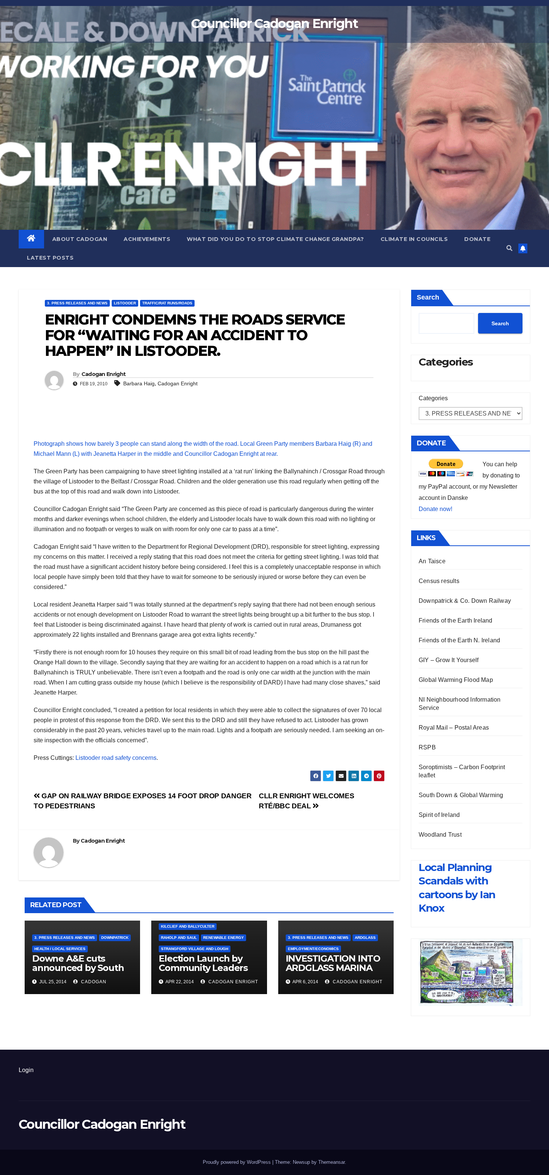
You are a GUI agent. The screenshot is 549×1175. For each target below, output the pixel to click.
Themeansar (331, 1162)
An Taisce (432, 561)
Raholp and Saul (179, 938)
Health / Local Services (60, 949)
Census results (439, 581)
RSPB (427, 747)
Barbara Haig (139, 383)
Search (428, 297)
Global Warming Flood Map (456, 680)
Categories (433, 398)
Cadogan (93, 981)
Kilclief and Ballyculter (187, 926)
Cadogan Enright (103, 374)
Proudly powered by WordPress (237, 1162)
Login (26, 1070)
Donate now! (435, 509)
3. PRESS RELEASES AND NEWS (77, 303)
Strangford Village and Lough (194, 949)
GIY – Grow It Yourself (448, 660)
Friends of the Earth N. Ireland (459, 640)
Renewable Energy (223, 938)
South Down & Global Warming (461, 795)
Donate (477, 239)
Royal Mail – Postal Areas (454, 727)
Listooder (125, 303)
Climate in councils (414, 239)
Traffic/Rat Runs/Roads (167, 303)
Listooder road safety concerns (115, 758)
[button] (509, 248)
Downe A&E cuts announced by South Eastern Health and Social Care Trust (78, 972)
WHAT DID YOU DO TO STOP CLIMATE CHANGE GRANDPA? (275, 239)
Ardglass (365, 938)
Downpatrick (114, 938)
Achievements (147, 239)
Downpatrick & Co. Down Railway (465, 601)
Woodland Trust (440, 834)
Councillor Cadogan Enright (274, 23)
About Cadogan (80, 239)
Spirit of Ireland (439, 815)
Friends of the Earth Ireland (456, 620)
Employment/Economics (313, 949)
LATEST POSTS (50, 257)
